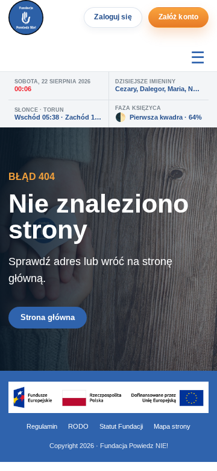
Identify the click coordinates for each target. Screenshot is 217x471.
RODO (78, 426)
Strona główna (47, 317)
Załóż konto (178, 17)
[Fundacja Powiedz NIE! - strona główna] (25, 17)
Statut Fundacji (121, 426)
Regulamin (42, 426)
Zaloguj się (112, 17)
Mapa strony (172, 426)
